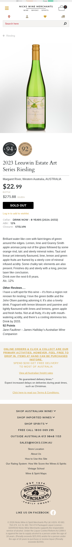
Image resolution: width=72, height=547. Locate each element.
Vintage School (36, 468)
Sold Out (18, 205)
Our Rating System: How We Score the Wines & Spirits (36, 463)
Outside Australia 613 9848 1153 (36, 436)
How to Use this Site (36, 458)
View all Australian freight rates (36, 372)
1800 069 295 (44, 430)
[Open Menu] (8, 8)
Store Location (36, 449)
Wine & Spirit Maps (36, 473)
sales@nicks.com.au (36, 442)
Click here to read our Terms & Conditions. (36, 392)
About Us (36, 453)
